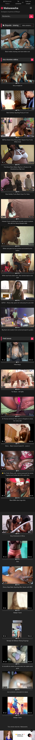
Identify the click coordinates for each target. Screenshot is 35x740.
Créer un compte (28, 2)
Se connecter (18, 2)
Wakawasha (10, 8)
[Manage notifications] (30, 735)
